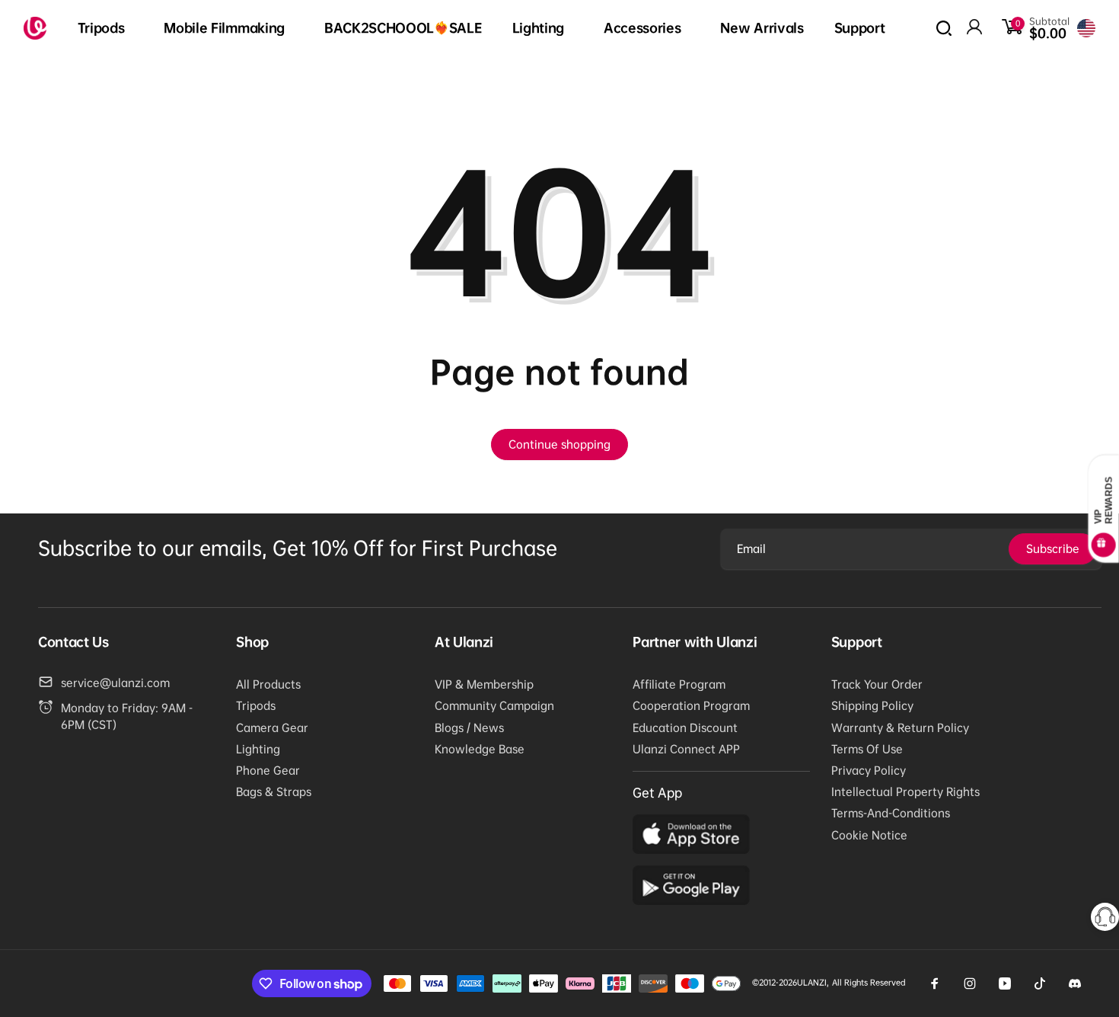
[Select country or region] (1086, 28)
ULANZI (812, 982)
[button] (105, 29)
